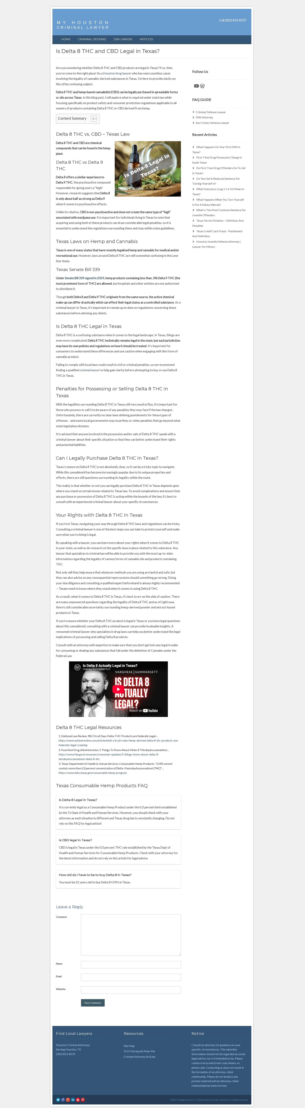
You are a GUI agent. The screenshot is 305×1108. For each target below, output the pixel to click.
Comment (61, 916)
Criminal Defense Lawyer (211, 112)
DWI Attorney (204, 117)
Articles (146, 39)
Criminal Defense (92, 39)
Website (60, 988)
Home (65, 39)
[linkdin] (73, 1099)
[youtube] (78, 1099)
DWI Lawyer (123, 39)
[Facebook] (63, 1099)
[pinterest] (83, 1099)
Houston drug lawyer (117, 73)
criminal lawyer (90, 370)
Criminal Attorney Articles (140, 1056)
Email (59, 976)
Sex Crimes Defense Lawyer (212, 122)
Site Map (129, 1045)
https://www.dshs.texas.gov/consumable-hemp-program (93, 772)
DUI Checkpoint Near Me (139, 1051)
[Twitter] (58, 1099)
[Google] (68, 1099)
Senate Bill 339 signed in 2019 (84, 278)
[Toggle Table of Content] (92, 119)
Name (59, 963)
